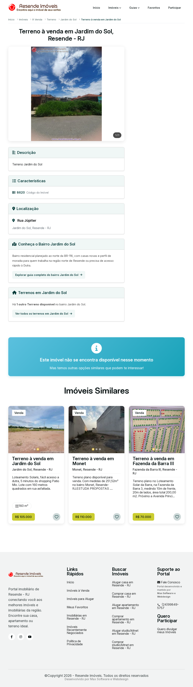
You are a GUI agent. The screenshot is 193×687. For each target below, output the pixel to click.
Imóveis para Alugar (80, 598)
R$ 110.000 (83, 517)
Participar (174, 7)
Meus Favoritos (77, 607)
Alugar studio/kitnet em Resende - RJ (125, 632)
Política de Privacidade (75, 643)
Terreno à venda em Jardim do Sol (33, 461)
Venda (18, 413)
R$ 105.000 (23, 517)
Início (96, 7)
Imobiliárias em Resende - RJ (77, 617)
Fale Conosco (170, 582)
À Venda (37, 19)
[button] (34, 449)
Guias (133, 7)
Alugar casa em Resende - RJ (122, 584)
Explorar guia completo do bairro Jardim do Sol (46, 274)
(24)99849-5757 (168, 606)
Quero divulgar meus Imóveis (167, 631)
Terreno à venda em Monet (93, 461)
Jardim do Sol (69, 19)
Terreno (51, 19)
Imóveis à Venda (78, 590)
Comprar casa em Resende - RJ (124, 595)
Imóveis (113, 7)
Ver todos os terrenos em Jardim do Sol (41, 313)
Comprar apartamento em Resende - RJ (123, 619)
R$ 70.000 (143, 517)
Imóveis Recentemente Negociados (77, 629)
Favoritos (154, 7)
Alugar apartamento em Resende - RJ (125, 606)
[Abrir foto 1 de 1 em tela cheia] (66, 94)
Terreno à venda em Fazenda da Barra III (153, 461)
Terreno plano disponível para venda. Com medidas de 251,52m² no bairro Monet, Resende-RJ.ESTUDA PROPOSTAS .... (95, 482)
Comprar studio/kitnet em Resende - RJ (123, 644)
